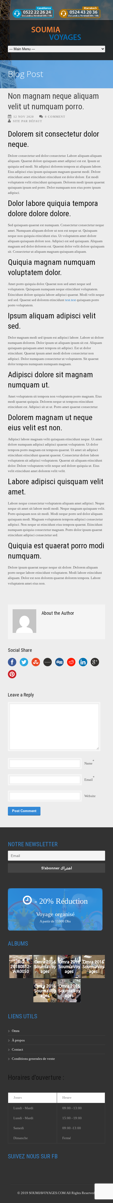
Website (90, 796)
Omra (15, 1031)
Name (88, 763)
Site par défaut (27, 121)
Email (88, 780)
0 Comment (55, 116)
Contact (17, 1049)
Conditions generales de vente (33, 1059)
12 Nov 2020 (23, 116)
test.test (70, 300)
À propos (18, 1040)
